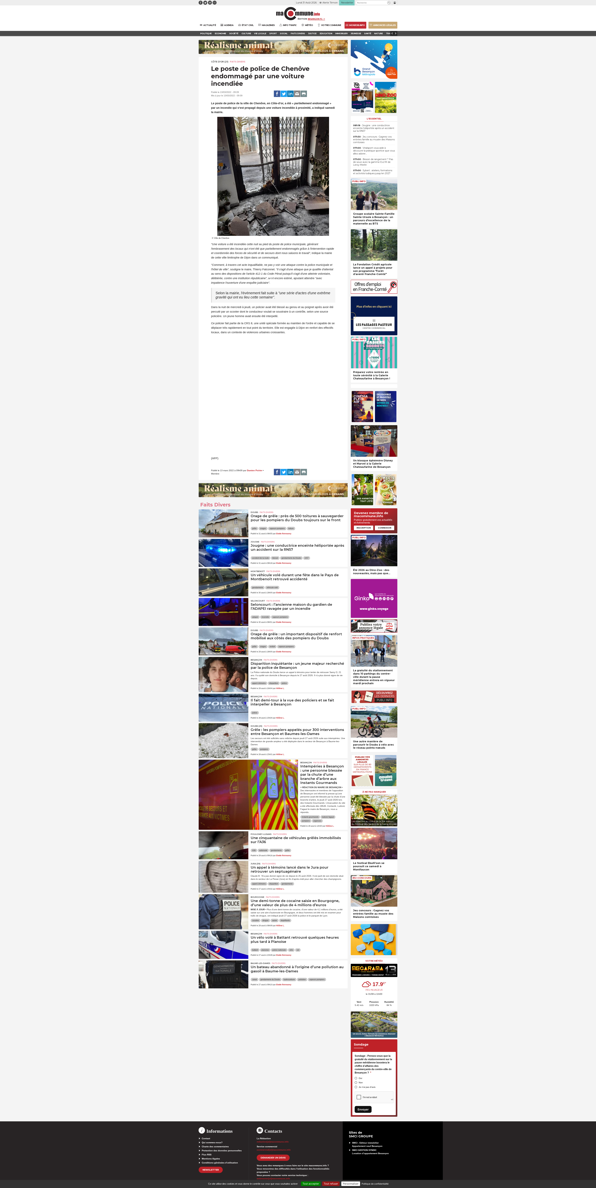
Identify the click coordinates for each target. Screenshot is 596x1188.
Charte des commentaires (215, 1146)
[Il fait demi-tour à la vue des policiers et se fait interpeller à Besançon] (223, 708)
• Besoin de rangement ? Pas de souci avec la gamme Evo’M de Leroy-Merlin (373, 162)
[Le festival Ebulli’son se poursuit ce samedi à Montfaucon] (374, 843)
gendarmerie (257, 587)
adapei (255, 617)
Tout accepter (311, 1183)
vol (298, 950)
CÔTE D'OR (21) (219, 61)
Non (361, 1082)
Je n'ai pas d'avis (367, 1087)
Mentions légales (211, 1158)
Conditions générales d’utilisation (220, 1162)
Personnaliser (351, 1183)
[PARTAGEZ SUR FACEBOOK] (277, 94)
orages (263, 528)
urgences (317, 821)
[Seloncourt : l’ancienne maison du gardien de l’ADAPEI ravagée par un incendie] (223, 612)
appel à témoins (259, 683)
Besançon (256, 660)
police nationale (279, 950)
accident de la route (260, 558)
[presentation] (353, 809)
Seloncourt (258, 601)
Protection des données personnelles (222, 1150)
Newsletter (211, 1169)
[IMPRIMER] (304, 94)
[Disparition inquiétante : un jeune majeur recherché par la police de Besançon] (223, 671)
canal (254, 979)
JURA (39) (255, 864)
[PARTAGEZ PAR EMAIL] (297, 94)
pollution (302, 979)
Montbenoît (258, 571)
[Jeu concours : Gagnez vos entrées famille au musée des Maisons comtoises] (374, 891)
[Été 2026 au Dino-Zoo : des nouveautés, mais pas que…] (374, 550)
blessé (275, 558)
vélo (291, 950)
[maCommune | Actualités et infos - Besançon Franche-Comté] (298, 13)
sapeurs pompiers (277, 528)
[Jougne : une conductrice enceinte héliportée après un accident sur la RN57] (223, 553)
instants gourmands (310, 817)
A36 (254, 850)
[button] (389, 2)
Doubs (254, 512)
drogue (265, 920)
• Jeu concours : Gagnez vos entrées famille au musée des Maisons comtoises (374, 139)
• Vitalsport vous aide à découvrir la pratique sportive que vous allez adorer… (374, 150)
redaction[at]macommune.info (273, 1141)
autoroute (263, 850)
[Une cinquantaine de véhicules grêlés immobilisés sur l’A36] (223, 845)
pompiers (264, 749)
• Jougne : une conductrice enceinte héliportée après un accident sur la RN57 (373, 128)
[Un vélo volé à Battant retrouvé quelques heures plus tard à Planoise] (223, 945)
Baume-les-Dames (260, 963)
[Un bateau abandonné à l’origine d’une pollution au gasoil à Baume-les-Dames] (223, 974)
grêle (254, 528)
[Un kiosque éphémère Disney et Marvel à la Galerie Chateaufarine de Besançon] (374, 441)
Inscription (364, 527)
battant (255, 950)
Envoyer (363, 1109)
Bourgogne (257, 897)
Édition (302, 19)
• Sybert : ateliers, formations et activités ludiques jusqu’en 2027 (372, 172)
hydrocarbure (289, 979)
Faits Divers (237, 61)
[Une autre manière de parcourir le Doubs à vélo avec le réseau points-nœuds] (374, 722)
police (284, 683)
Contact (206, 1138)
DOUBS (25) (256, 726)
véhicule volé (272, 587)
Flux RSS (206, 1154)
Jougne (255, 542)
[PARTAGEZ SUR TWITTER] (284, 94)
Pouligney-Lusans (261, 834)
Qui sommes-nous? (212, 1142)
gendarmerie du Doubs (291, 558)
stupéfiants (285, 920)
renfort (272, 647)
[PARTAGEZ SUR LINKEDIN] (290, 94)
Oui (360, 1078)
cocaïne (255, 920)
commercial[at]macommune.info (274, 1150)
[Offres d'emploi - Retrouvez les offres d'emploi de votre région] (374, 293)
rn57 (307, 558)
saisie (274, 920)
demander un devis (273, 1157)
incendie (265, 617)
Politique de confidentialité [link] (375, 1183)
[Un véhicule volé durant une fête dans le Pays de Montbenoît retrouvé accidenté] (223, 582)
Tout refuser (331, 1183)
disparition (273, 683)
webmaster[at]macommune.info (273, 1178)
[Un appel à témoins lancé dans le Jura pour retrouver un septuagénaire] (223, 875)
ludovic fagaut (328, 817)
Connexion (384, 527)
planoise (265, 950)
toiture (291, 528)
